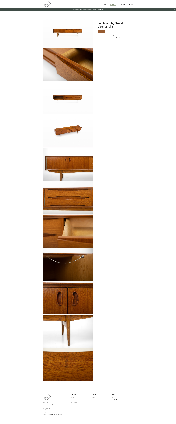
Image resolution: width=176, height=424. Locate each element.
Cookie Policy (52, 414)
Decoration (73, 409)
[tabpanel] (68, 31)
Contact (114, 397)
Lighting (72, 407)
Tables (72, 404)
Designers (94, 399)
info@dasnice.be (46, 408)
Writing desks (74, 402)
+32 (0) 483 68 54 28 (47, 409)
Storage (72, 397)
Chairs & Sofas (74, 399)
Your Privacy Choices (59, 414)
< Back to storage (101, 18)
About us (93, 397)
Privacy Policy (46, 414)
